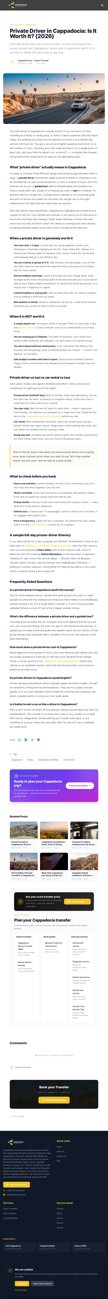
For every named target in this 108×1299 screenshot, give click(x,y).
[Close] (74, 636)
